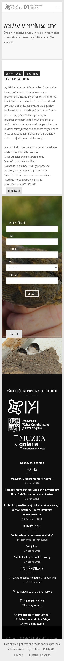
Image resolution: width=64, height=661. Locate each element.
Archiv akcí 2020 (17, 37)
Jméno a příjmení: (17, 223)
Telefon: (12, 249)
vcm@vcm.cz (34, 605)
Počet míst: (14, 274)
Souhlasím (48, 649)
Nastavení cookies (32, 462)
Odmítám (18, 655)
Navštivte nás (22, 32)
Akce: (11, 262)
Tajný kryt (32, 546)
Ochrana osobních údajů (34, 619)
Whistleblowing (34, 624)
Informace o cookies (39, 655)
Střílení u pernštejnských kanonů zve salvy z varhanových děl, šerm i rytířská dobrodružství (32, 510)
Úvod (7, 32)
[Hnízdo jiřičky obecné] (32, 356)
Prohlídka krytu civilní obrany (32, 557)
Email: (11, 236)
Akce (38, 32)
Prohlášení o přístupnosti (34, 614)
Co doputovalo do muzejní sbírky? (32, 535)
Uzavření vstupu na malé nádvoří (32, 478)
